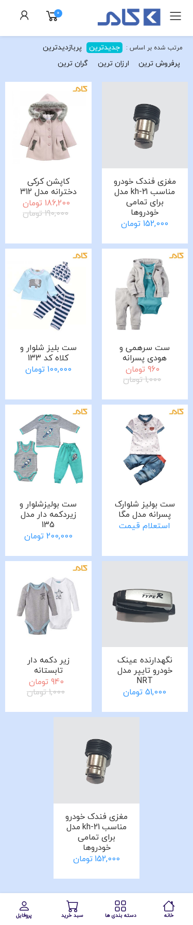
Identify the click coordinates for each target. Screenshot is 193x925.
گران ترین (73, 63)
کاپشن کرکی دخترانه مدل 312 (48, 187)
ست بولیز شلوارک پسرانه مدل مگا (145, 509)
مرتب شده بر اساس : (154, 48)
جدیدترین (104, 48)
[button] (24, 17)
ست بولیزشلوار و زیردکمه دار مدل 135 (48, 515)
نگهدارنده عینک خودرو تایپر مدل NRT (144, 671)
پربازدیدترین (62, 48)
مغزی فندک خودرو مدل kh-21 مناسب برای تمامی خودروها (145, 197)
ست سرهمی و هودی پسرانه (144, 353)
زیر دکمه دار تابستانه (48, 665)
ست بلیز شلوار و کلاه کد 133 (48, 353)
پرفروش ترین (159, 63)
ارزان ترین (113, 63)
